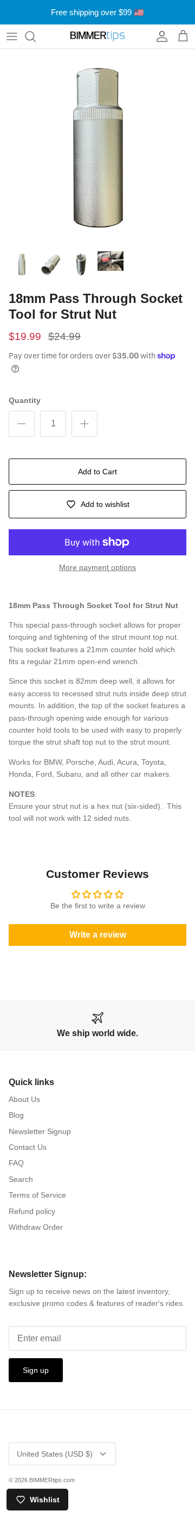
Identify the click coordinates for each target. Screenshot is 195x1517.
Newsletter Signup (40, 1131)
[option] (97, 147)
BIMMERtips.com (52, 1480)
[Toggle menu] (12, 36)
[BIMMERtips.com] (97, 36)
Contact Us (28, 1147)
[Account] (159, 36)
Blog (16, 1115)
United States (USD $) (55, 1454)
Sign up (36, 1370)
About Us (24, 1099)
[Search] (36, 36)
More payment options (97, 567)
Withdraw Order (36, 1227)
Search (21, 1179)
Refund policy (32, 1211)
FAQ (16, 1163)
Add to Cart (97, 471)
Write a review (97, 934)
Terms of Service (37, 1195)
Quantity (25, 400)
